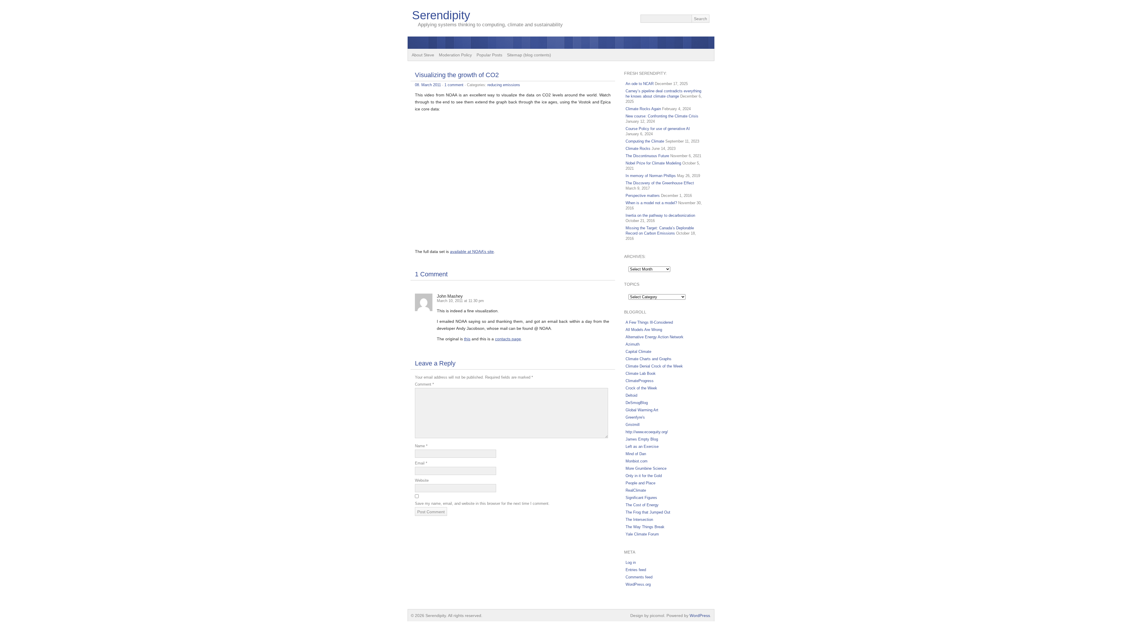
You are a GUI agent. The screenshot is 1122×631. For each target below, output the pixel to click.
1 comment (453, 85)
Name (421, 446)
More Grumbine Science (646, 468)
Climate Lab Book (641, 373)
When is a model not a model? (651, 203)
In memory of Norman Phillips (651, 176)
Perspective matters (643, 195)
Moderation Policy (455, 55)
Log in (631, 562)
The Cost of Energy (642, 505)
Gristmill (633, 424)
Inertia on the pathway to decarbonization (660, 215)
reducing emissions (503, 85)
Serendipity (441, 15)
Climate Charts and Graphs (648, 359)
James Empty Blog (642, 439)
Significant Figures (641, 497)
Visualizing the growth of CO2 (457, 75)
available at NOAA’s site (472, 251)
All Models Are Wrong (644, 329)
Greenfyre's (635, 417)
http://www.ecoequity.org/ (647, 432)
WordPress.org (638, 584)
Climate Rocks (638, 148)
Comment (424, 384)
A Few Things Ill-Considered (649, 322)
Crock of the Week (641, 388)
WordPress (700, 615)
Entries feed (636, 570)
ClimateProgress (640, 381)
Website (422, 480)
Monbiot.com (636, 461)
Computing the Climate (645, 141)
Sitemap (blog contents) (529, 55)
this (467, 339)
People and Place (640, 483)
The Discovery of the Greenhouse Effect (660, 183)
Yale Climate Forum (642, 534)
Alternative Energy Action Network (654, 337)
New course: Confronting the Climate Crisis (662, 116)
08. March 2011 (428, 85)
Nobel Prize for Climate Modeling (653, 163)
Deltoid (631, 395)
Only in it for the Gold (644, 476)
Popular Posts (489, 55)
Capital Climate (638, 351)
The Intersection (639, 519)
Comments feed (639, 577)
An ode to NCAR (640, 84)
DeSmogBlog (637, 403)
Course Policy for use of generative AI (658, 128)
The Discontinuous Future (647, 156)
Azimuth (633, 344)
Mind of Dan (636, 454)
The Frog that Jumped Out (648, 512)
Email (421, 463)
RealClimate (636, 490)
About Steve (423, 55)
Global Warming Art (642, 410)
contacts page (508, 339)
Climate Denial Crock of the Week (654, 366)
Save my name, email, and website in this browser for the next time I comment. (482, 503)
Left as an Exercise (642, 446)
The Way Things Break (645, 527)
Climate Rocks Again (643, 109)
